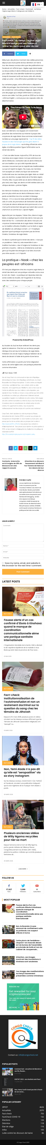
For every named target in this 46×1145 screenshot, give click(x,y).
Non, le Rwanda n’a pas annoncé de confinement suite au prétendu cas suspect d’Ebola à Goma (29, 929)
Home (4, 9)
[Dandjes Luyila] (10, 495)
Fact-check (20, 9)
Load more (22, 869)
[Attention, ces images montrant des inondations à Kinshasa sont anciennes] (8, 960)
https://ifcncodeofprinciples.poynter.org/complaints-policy (18, 434)
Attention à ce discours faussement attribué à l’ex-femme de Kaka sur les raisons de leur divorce (34, 465)
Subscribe (37, 884)
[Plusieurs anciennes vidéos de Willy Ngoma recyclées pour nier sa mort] (23, 814)
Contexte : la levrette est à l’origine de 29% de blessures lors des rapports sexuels (12, 464)
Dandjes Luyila (25, 480)
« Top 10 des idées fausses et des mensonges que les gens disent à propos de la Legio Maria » (22, 141)
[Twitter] (15, 448)
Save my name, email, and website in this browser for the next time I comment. (22, 564)
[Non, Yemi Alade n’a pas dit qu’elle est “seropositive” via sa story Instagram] (23, 750)
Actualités (11, 9)
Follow (23, 884)
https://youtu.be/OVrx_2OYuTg (10, 424)
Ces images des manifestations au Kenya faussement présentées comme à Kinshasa (30, 973)
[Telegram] (35, 448)
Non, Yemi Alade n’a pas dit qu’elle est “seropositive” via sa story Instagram (22, 772)
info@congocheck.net (28, 1055)
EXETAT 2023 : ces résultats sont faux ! (28, 1079)
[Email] (30, 448)
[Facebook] (11, 448)
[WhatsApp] (25, 448)
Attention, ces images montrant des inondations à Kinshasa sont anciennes (28, 959)
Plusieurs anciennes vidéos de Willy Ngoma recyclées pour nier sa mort (21, 836)
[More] (30, 54)
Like (9, 884)
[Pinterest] (20, 448)
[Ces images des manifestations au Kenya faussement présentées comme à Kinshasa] (8, 974)
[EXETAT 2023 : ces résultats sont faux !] (7, 1082)
